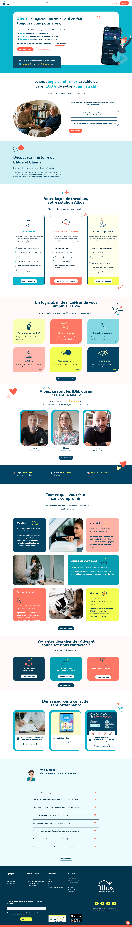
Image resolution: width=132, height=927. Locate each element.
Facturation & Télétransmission (35, 881)
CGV (118, 910)
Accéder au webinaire (102, 746)
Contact (124, 3)
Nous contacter (75, 130)
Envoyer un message (66, 676)
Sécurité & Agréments (33, 879)
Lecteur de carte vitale (33, 883)
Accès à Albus (72, 889)
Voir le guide (66, 743)
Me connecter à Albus (66, 685)
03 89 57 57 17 (114, 3)
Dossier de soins (31, 885)
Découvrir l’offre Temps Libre (103, 281)
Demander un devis (103, 677)
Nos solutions (30, 3)
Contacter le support (29, 676)
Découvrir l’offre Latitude (29, 281)
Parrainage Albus (11, 883)
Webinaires (51, 883)
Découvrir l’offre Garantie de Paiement (66, 281)
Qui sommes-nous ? (12, 879)
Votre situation (17, 3)
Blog (49, 879)
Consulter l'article (30, 744)
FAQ (49, 885)
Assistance (71, 891)
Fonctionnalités (44, 3)
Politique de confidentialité (108, 910)
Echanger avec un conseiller (66, 379)
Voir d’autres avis (66, 457)
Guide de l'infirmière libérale (55, 887)
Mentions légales (96, 910)
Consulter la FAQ (66, 858)
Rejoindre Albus (11, 881)
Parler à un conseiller (25, 49)
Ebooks (50, 881)
